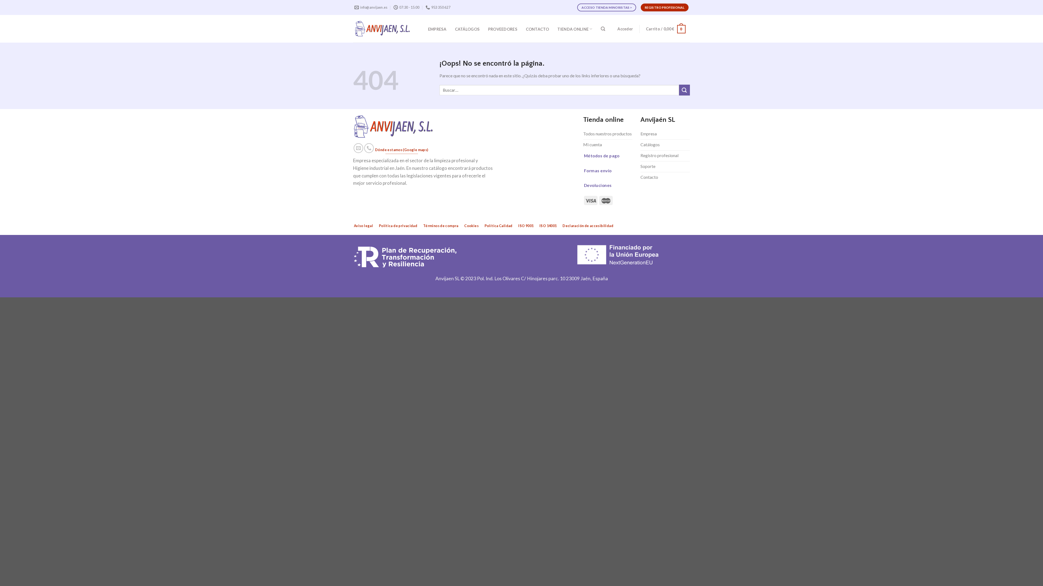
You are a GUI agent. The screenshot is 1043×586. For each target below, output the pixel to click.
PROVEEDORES (502, 29)
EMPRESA (437, 29)
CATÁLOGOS (467, 29)
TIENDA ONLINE (573, 29)
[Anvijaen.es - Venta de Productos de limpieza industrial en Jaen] (382, 28)
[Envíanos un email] (358, 148)
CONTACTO (537, 29)
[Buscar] (603, 28)
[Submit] (684, 90)
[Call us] (369, 148)
